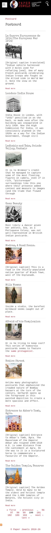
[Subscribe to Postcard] (25, 525)
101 (39, 512)
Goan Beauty (13, 203)
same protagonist (22, 351)
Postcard (10, 19)
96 (43, 510)
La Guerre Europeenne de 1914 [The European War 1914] (22, 38)
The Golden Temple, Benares (24, 465)
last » (25, 518)
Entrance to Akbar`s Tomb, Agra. (23, 412)
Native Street (14, 361)
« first (11, 510)
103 (17, 515)
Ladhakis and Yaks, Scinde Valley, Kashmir (23, 147)
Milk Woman (13, 284)
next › (39, 515)
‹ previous (26, 510)
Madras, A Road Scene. (20, 245)
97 (11, 512)
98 (18, 512)
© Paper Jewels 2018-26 (26, 529)
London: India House (19, 93)
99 (24, 512)
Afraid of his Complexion (23, 321)
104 (25, 515)
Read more (10, 89)
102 (10, 515)
